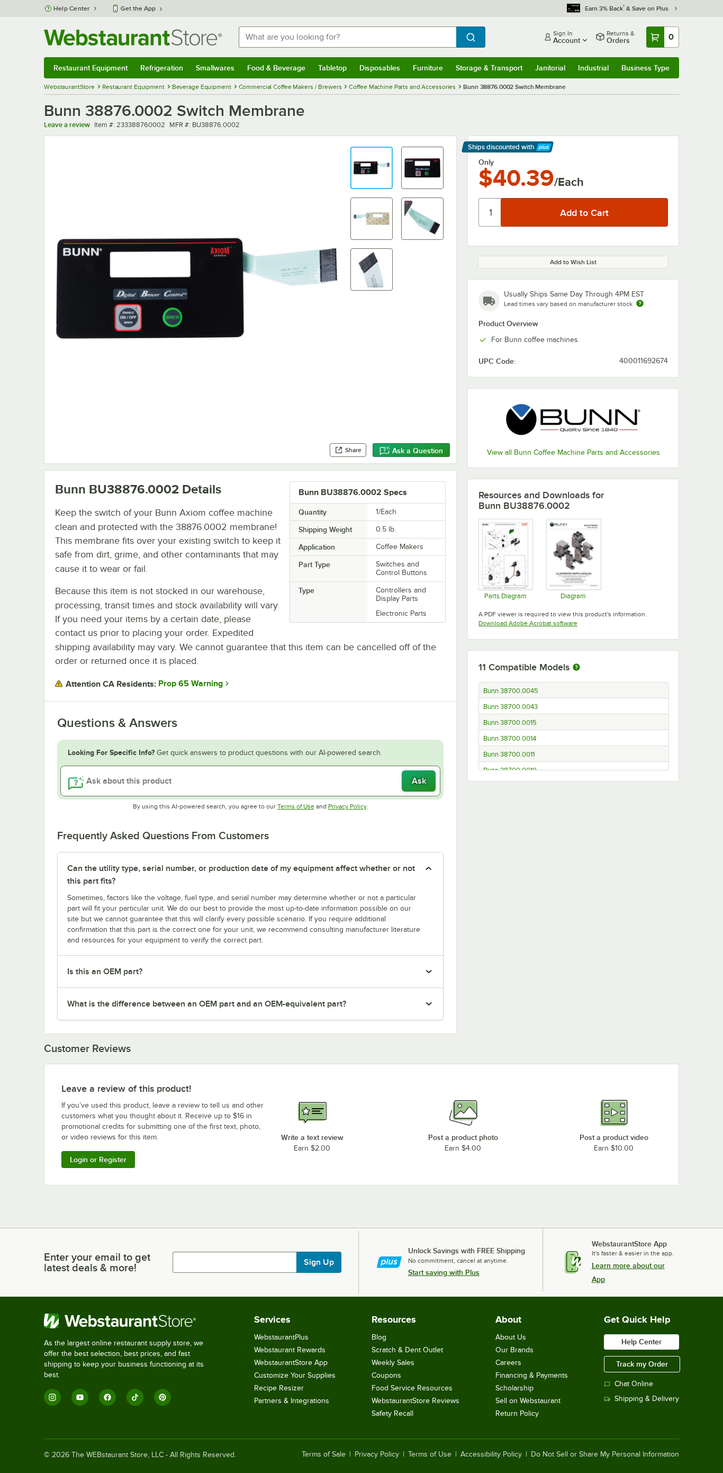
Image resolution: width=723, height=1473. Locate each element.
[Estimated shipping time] (639, 303)
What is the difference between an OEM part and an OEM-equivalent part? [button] (206, 1004)
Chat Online (633, 1384)
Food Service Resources (412, 1388)
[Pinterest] (162, 1397)
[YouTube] (79, 1397)
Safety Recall (392, 1413)
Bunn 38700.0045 (510, 691)
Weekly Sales (393, 1363)
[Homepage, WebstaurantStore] (133, 37)
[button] (371, 168)
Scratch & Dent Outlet (407, 1350)
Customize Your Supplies (295, 1375)
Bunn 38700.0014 (509, 738)
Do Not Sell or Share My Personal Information (605, 1454)
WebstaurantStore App (291, 1363)
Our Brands (514, 1350)
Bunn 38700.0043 (510, 707)
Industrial (593, 68)
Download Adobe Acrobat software (527, 623)
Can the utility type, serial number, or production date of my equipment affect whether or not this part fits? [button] (241, 875)
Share (353, 450)
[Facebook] (107, 1397)
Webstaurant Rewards (290, 1350)
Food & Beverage (276, 68)
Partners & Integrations (291, 1401)
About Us (510, 1337)
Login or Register (98, 1159)
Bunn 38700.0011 (509, 754)
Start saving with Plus (444, 1272)
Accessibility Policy (491, 1454)
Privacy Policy (347, 806)
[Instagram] (52, 1397)
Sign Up (319, 1262)
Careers (508, 1363)
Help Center (71, 8)
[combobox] (347, 37)
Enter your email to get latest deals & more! (97, 1262)
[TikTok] (134, 1397)
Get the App (138, 8)
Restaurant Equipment (90, 68)
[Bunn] (573, 419)
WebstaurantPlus (281, 1337)
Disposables (379, 68)
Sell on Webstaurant (528, 1401)
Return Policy (517, 1413)
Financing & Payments (531, 1375)
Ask (419, 781)
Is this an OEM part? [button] (104, 971)
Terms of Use (295, 806)
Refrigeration (161, 68)
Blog (379, 1337)
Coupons (386, 1375)
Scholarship (514, 1388)
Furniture (428, 68)
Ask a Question (417, 450)
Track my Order (642, 1364)
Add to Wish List (573, 262)
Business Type (645, 68)
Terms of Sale (324, 1454)
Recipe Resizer (279, 1388)
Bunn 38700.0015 (510, 722)
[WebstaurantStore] (131, 1321)
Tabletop (332, 68)
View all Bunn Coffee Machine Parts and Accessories (573, 452)
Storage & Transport (489, 68)
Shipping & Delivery (646, 1399)
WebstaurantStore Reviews (415, 1401)
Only (486, 162)
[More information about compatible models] (576, 667)
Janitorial (550, 68)
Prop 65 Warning (190, 683)
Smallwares (215, 68)
